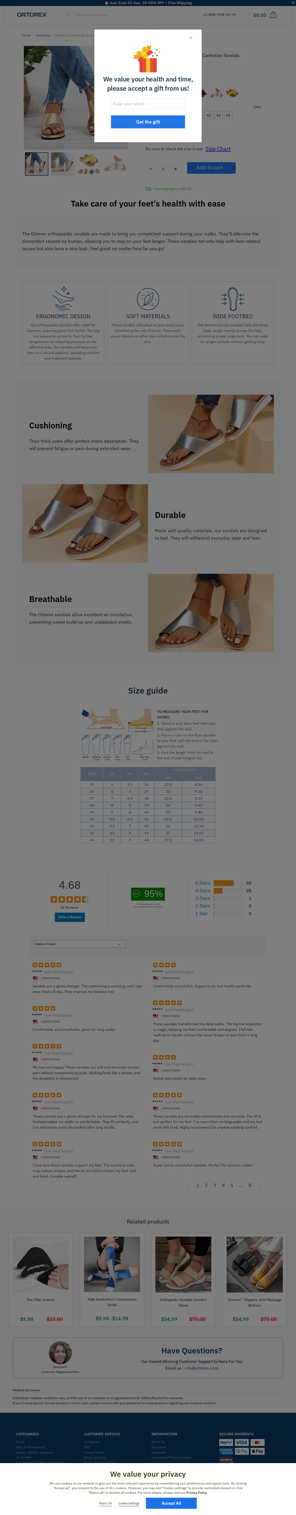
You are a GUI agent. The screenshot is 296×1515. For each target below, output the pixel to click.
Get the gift (148, 122)
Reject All (105, 1503)
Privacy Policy (196, 1493)
